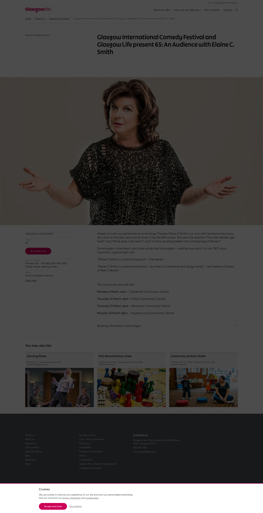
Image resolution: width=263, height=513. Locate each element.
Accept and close (53, 506)
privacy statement (71, 498)
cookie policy (92, 498)
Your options (75, 506)
